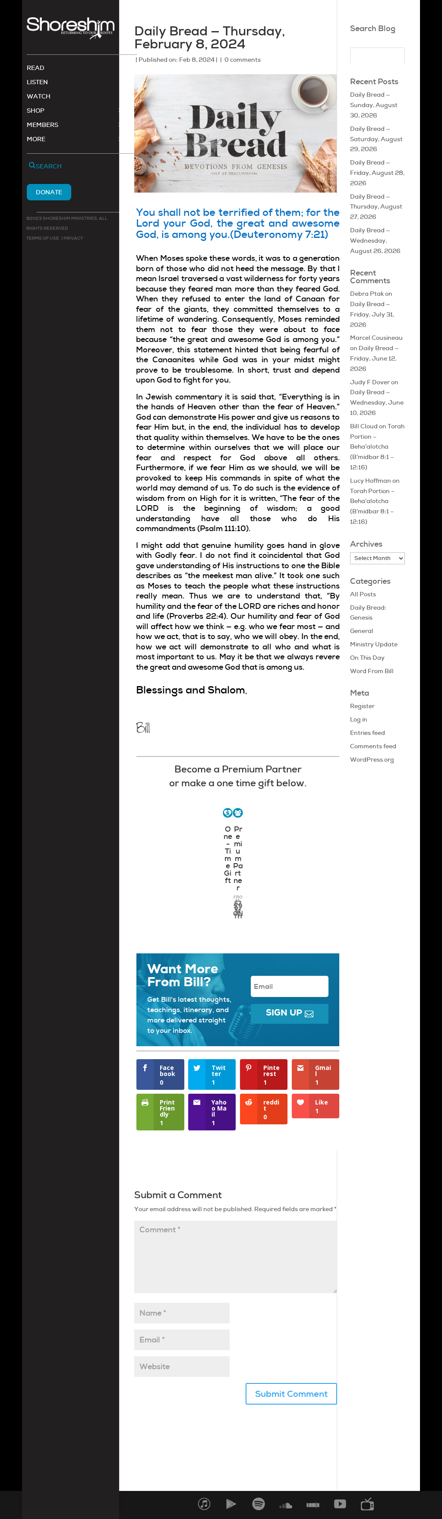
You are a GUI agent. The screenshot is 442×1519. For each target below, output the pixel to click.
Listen (37, 82)
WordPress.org (372, 759)
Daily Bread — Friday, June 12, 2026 (374, 358)
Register (362, 706)
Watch (39, 96)
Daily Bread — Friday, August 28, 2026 (377, 172)
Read (35, 68)
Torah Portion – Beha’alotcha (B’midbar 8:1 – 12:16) (377, 446)
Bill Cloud (364, 426)
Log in (358, 719)
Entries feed (367, 733)
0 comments (242, 59)
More (36, 139)
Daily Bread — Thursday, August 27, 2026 (376, 207)
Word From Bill (372, 671)
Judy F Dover (370, 382)
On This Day (367, 657)
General (361, 631)
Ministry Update (374, 644)
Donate (49, 192)
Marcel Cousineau (376, 338)
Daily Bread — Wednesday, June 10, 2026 (377, 402)
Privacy (73, 238)
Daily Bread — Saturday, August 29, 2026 (376, 139)
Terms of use (42, 238)
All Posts (363, 594)
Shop (35, 111)
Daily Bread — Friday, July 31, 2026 (372, 314)
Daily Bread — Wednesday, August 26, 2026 (375, 240)
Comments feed (373, 746)
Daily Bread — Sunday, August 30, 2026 (374, 105)
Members (42, 125)
